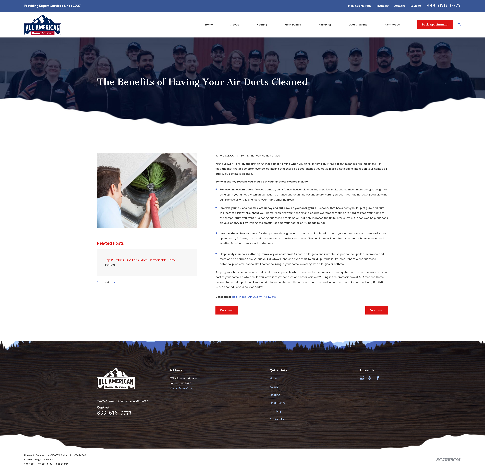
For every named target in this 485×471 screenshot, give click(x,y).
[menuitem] (29, 464)
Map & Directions (181, 388)
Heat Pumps (278, 403)
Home (273, 378)
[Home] (42, 25)
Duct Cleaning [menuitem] (358, 24)
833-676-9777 (443, 6)
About (274, 386)
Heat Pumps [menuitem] (293, 24)
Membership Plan (359, 6)
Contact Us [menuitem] (392, 24)
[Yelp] (370, 378)
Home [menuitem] (209, 24)
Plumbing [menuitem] (325, 24)
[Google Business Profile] (362, 378)
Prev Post (227, 310)
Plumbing (276, 411)
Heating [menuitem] (262, 24)
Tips (234, 297)
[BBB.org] (386, 378)
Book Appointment (435, 24)
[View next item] (114, 282)
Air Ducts (270, 297)
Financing (382, 6)
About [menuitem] (235, 24)
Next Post (377, 310)
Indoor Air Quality (250, 297)
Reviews (415, 6)
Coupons (399, 6)
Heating (275, 395)
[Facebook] (378, 378)
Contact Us (277, 419)
